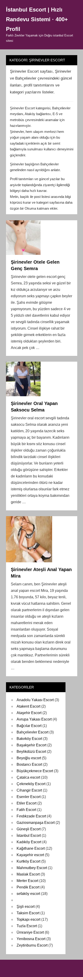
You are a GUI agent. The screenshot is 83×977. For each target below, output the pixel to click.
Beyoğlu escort (29, 758)
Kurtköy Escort (28, 861)
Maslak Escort (28, 874)
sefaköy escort (28, 894)
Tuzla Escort (27, 926)
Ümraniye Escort (30, 932)
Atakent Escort (28, 706)
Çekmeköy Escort (31, 784)
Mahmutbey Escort (32, 868)
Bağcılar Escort (29, 726)
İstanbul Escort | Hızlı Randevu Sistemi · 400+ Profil (37, 19)
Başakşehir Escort (31, 745)
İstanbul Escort (29, 835)
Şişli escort (26, 906)
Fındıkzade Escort (31, 816)
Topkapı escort (28, 919)
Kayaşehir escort (30, 855)
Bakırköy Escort (29, 739)
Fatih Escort (26, 810)
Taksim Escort (28, 913)
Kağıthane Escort (31, 848)
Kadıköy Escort (29, 842)
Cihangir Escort (29, 790)
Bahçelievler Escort (32, 732)
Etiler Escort (26, 803)
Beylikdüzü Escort (31, 752)
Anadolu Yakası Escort (35, 700)
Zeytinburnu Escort (32, 945)
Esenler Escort (29, 797)
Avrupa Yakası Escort (34, 719)
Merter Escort (27, 881)
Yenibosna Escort (31, 939)
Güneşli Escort (29, 829)
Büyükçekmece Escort (35, 771)
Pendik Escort (28, 887)
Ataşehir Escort (29, 713)
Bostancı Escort (29, 764)
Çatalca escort (28, 777)
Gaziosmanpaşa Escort (36, 823)
